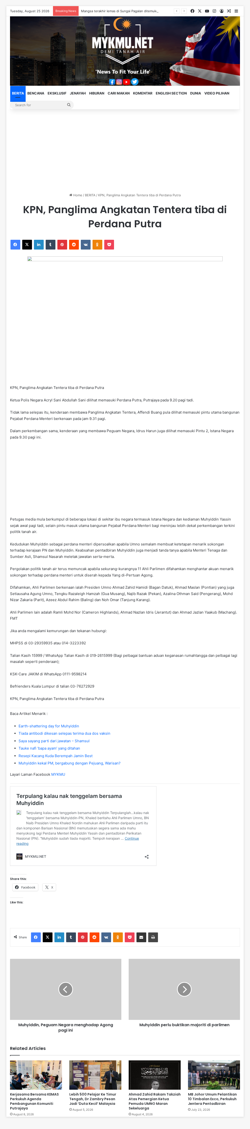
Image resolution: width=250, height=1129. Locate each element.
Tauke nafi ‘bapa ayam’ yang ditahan (49, 748)
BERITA (18, 93)
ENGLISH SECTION (171, 93)
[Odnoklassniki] (97, 245)
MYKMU (58, 774)
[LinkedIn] (39, 245)
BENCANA (35, 93)
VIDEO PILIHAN (216, 93)
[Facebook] (15, 245)
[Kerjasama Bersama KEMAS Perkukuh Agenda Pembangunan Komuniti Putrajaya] (36, 1075)
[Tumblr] (50, 245)
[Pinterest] (62, 245)
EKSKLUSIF (57, 93)
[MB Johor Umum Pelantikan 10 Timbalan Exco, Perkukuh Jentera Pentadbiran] (214, 1075)
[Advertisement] (125, 151)
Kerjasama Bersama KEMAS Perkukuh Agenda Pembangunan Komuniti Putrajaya (34, 1101)
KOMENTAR (142, 93)
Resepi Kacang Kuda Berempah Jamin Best (56, 755)
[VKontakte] (86, 245)
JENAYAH (78, 93)
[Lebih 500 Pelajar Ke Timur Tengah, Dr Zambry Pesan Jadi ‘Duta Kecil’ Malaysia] (95, 1075)
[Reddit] (74, 245)
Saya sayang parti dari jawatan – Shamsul (54, 741)
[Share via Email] (141, 937)
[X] (27, 245)
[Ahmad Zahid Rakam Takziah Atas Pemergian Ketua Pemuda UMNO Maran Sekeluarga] (155, 1075)
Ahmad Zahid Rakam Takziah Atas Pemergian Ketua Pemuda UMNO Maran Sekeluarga (155, 1101)
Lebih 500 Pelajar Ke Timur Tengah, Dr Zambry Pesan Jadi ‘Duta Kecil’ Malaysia (92, 1099)
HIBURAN (96, 93)
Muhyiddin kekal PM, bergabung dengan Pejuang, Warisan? (70, 763)
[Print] (153, 937)
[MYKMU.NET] (125, 51)
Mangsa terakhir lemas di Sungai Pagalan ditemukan (120, 11)
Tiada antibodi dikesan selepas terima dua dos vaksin (64, 733)
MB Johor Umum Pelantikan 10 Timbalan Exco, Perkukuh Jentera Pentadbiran (212, 1099)
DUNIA (195, 93)
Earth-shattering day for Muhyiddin (49, 726)
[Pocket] (109, 245)
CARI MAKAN (119, 93)
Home (77, 195)
